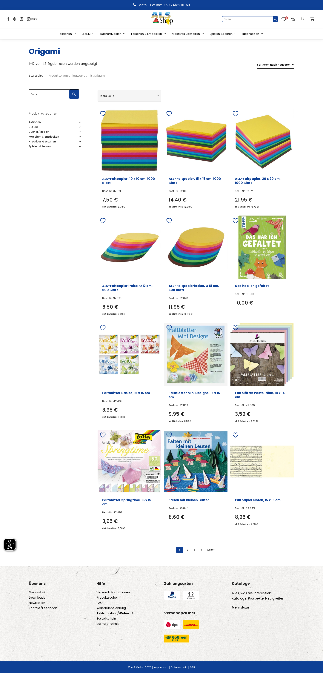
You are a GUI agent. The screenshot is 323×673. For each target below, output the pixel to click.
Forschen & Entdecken (146, 34)
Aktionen (66, 34)
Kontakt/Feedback (43, 608)
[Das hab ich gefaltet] (262, 247)
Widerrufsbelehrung (111, 608)
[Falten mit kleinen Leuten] (195, 461)
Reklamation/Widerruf (114, 613)
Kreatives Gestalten (186, 34)
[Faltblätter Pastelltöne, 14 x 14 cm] (262, 354)
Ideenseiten (250, 34)
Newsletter (37, 603)
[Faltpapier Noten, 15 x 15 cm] (262, 461)
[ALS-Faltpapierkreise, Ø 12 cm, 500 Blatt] (129, 247)
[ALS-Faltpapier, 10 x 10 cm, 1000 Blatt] (129, 140)
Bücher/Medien (110, 34)
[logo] (162, 19)
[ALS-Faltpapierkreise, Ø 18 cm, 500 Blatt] (195, 247)
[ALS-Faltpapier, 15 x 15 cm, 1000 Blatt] (195, 140)
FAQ (99, 603)
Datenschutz (179, 667)
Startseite (36, 76)
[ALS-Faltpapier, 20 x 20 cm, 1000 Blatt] (262, 140)
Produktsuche (106, 598)
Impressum (161, 667)
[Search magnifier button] (275, 19)
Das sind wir (37, 592)
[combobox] (275, 65)
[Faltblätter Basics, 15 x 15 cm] (129, 354)
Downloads (37, 598)
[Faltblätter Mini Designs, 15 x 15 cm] (195, 354)
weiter (210, 549)
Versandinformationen (113, 592)
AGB (192, 667)
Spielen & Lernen (221, 34)
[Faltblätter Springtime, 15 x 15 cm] (129, 461)
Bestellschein (106, 618)
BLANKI (86, 34)
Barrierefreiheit (107, 624)
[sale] (293, 19)
